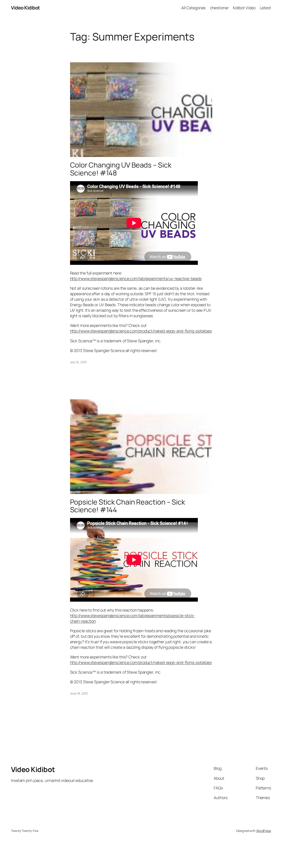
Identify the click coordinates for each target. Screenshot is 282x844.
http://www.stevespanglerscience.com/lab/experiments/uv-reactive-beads (136, 278)
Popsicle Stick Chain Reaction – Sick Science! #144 (127, 506)
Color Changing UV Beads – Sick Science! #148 (120, 169)
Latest (265, 7)
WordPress (263, 831)
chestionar (219, 7)
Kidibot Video (244, 7)
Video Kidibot (25, 7)
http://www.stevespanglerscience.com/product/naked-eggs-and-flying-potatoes (141, 331)
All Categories (193, 7)
